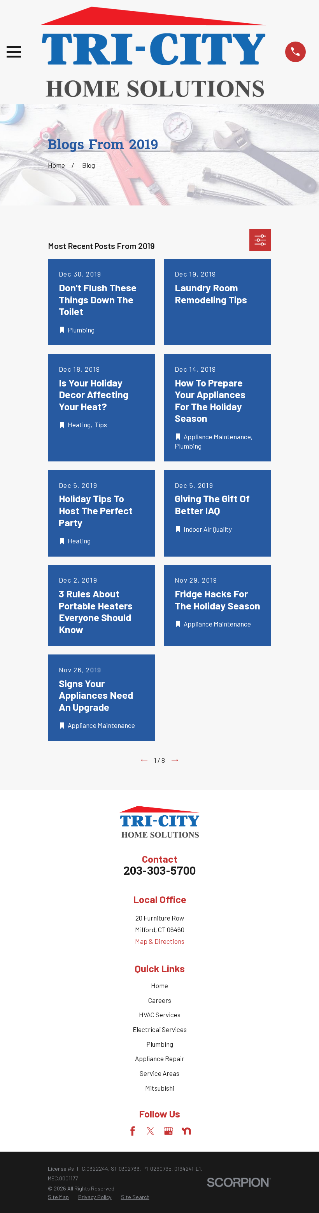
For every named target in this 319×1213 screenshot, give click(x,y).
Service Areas (159, 1073)
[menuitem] (58, 1197)
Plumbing (159, 1044)
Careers (159, 1000)
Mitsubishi (159, 1088)
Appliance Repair (159, 1058)
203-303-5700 (159, 872)
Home (159, 985)
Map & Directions (159, 941)
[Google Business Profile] (168, 1131)
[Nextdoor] (186, 1131)
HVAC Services (160, 1014)
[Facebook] (132, 1131)
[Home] (153, 52)
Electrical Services (160, 1029)
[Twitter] (150, 1131)
